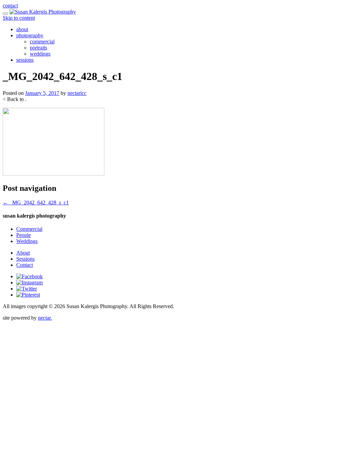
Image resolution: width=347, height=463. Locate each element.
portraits (38, 48)
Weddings (27, 241)
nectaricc (76, 93)
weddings (40, 54)
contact (10, 5)
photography (29, 35)
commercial (42, 41)
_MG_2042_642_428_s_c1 (36, 202)
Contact (24, 265)
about (22, 29)
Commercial (29, 229)
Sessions (25, 259)
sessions (25, 60)
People (23, 235)
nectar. (45, 318)
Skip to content (19, 18)
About (23, 253)
